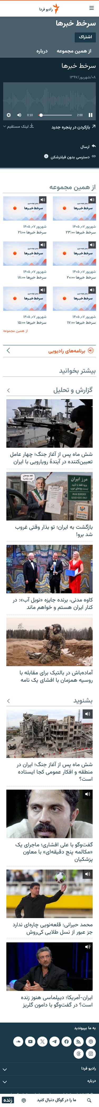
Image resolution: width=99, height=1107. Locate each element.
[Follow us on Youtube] (30, 1042)
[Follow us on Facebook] (67, 1042)
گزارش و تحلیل (73, 391)
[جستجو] (89, 1100)
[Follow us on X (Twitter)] (42, 1042)
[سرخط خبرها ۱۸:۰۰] (24, 253)
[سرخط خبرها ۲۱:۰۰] (24, 208)
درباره (42, 51)
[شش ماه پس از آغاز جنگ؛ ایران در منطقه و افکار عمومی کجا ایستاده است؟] (49, 733)
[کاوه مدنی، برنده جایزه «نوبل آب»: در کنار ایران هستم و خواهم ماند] (49, 569)
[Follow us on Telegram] (54, 1042)
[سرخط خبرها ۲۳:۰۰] (74, 208)
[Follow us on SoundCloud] (18, 1042)
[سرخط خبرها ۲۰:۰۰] (74, 253)
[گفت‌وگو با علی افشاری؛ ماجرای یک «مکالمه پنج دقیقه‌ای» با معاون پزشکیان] (49, 814)
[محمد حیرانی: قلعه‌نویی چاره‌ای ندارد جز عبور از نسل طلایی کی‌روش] (49, 894)
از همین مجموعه (74, 51)
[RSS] (79, 1042)
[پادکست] (24, 1100)
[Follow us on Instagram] (91, 1054)
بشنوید (83, 701)
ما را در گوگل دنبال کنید (56, 1100)
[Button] (88, 148)
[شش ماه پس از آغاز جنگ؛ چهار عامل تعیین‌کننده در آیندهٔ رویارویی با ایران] (49, 423)
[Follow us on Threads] (79, 1054)
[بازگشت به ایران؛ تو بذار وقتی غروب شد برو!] (49, 496)
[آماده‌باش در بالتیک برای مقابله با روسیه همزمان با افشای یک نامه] (49, 642)
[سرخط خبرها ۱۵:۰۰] (24, 299)
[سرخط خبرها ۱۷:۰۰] (74, 299)
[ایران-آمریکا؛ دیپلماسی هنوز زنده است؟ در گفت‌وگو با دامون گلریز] (49, 966)
